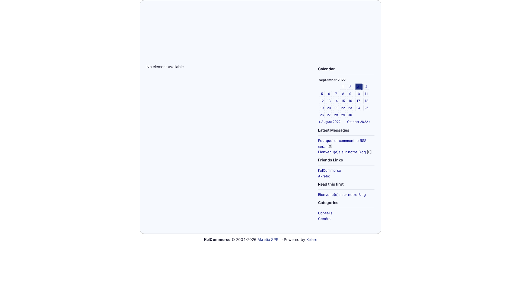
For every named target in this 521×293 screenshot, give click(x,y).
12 (322, 101)
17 (358, 101)
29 (343, 115)
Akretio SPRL (269, 239)
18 (366, 101)
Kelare (311, 239)
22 (343, 108)
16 (350, 101)
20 (329, 108)
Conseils (325, 213)
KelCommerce (329, 170)
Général (324, 218)
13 (329, 101)
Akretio (324, 176)
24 (358, 108)
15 (343, 101)
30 (350, 115)
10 (358, 94)
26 (322, 115)
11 (366, 94)
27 (329, 115)
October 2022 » (358, 122)
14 (336, 101)
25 (366, 108)
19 (322, 108)
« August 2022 (330, 122)
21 (336, 108)
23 (350, 108)
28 (336, 115)
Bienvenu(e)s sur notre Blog (342, 152)
